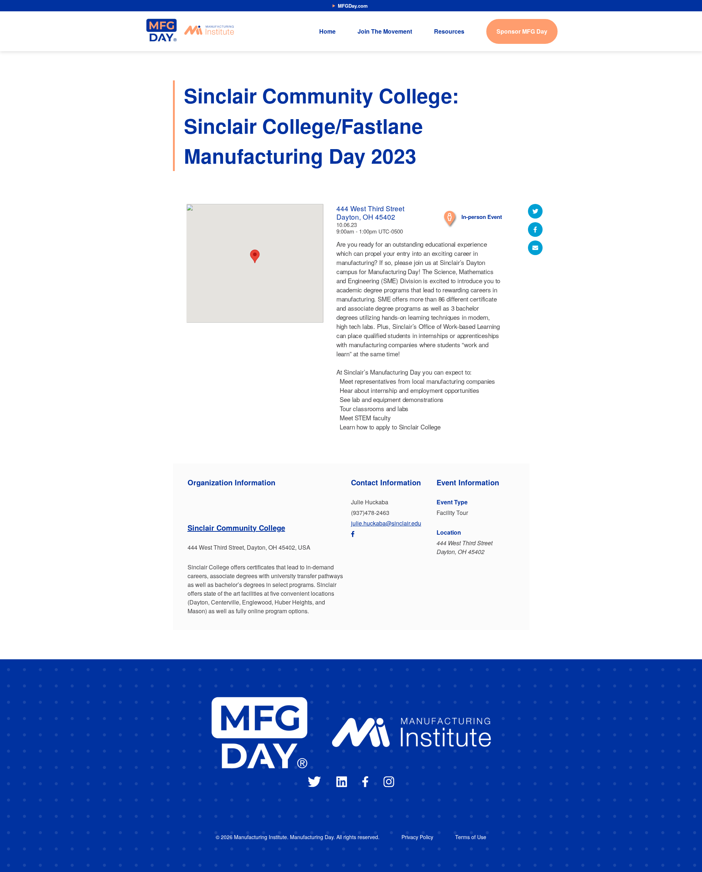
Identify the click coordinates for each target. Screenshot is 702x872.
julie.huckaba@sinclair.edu (386, 523)
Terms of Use (470, 837)
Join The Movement (385, 31)
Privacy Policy (417, 837)
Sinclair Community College (236, 527)
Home (327, 31)
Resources (449, 31)
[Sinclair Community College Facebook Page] (353, 534)
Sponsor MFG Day (522, 31)
